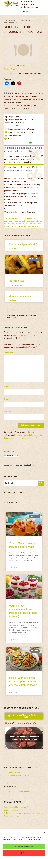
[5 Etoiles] (13, 93)
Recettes (7, 65)
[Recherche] (41, 483)
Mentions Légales (11, 810)
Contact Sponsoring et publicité (16, 775)
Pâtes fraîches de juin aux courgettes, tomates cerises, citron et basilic (23, 681)
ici (31, 108)
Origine (6, 69)
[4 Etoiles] (11, 93)
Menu (25, 12)
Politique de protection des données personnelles (23, 813)
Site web (7, 412)
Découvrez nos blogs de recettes (17, 791)
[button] (44, 832)
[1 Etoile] (5, 93)
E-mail (7, 399)
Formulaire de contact (12, 772)
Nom (6, 386)
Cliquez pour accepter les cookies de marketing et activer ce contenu (24, 737)
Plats (14, 65)
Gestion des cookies (12, 816)
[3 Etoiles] (9, 93)
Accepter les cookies (24, 846)
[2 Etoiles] (7, 93)
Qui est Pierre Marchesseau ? (16, 807)
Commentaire (10, 353)
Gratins (23, 65)
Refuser (24, 853)
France (14, 69)
